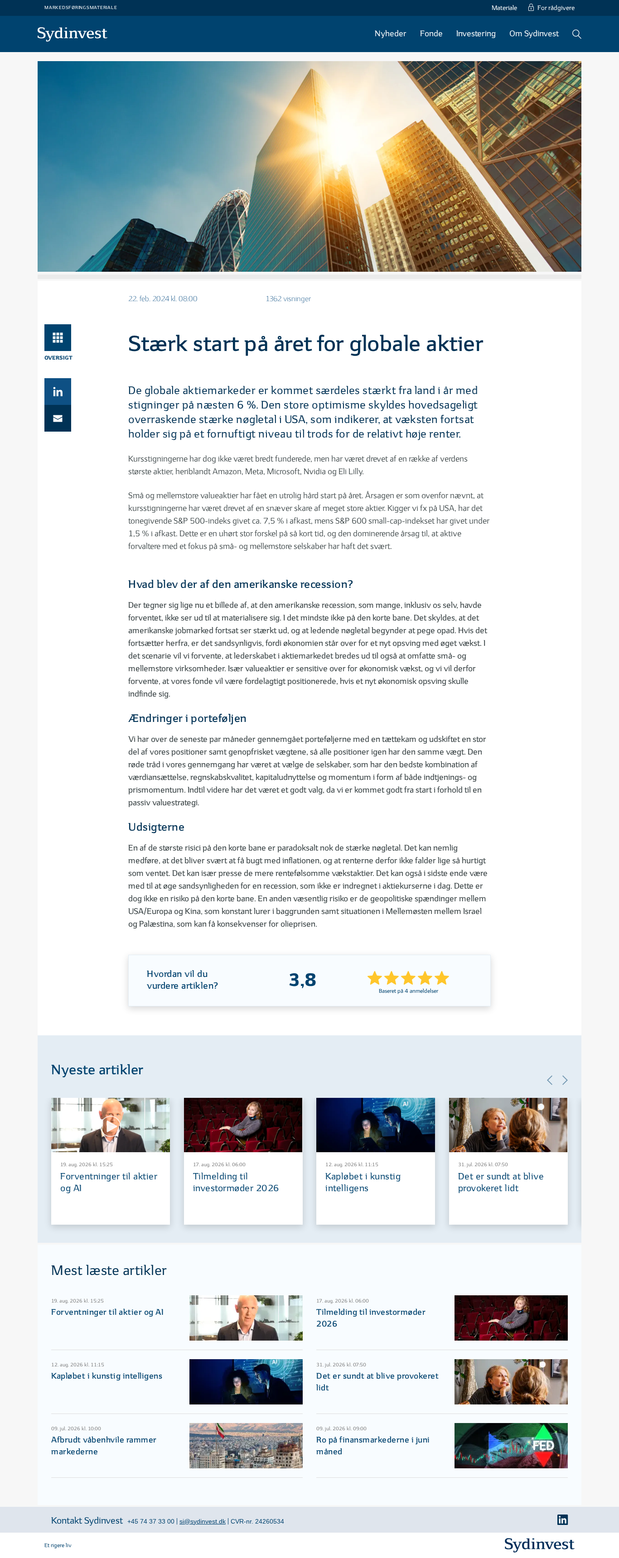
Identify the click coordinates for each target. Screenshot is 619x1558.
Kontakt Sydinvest (87, 1520)
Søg (577, 34)
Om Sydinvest (534, 33)
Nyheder (390, 33)
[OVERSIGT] (57, 337)
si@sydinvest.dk (202, 1521)
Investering (476, 33)
